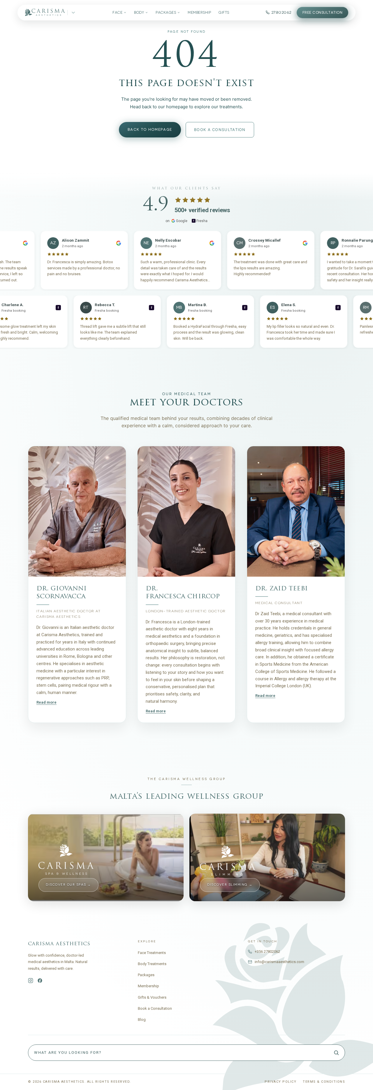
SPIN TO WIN (259, 603)
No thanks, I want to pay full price (259, 623)
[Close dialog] (325, 464)
